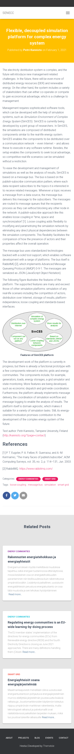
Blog (37, 738)
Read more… (15, 594)
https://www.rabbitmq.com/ (36, 468)
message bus (35, 484)
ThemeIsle (48, 746)
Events (49, 738)
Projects (23, 738)
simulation (50, 484)
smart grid (63, 484)
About (9, 738)
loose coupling (18, 484)
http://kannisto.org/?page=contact (24, 435)
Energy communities (28, 479)
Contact (63, 738)
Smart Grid (50, 479)
